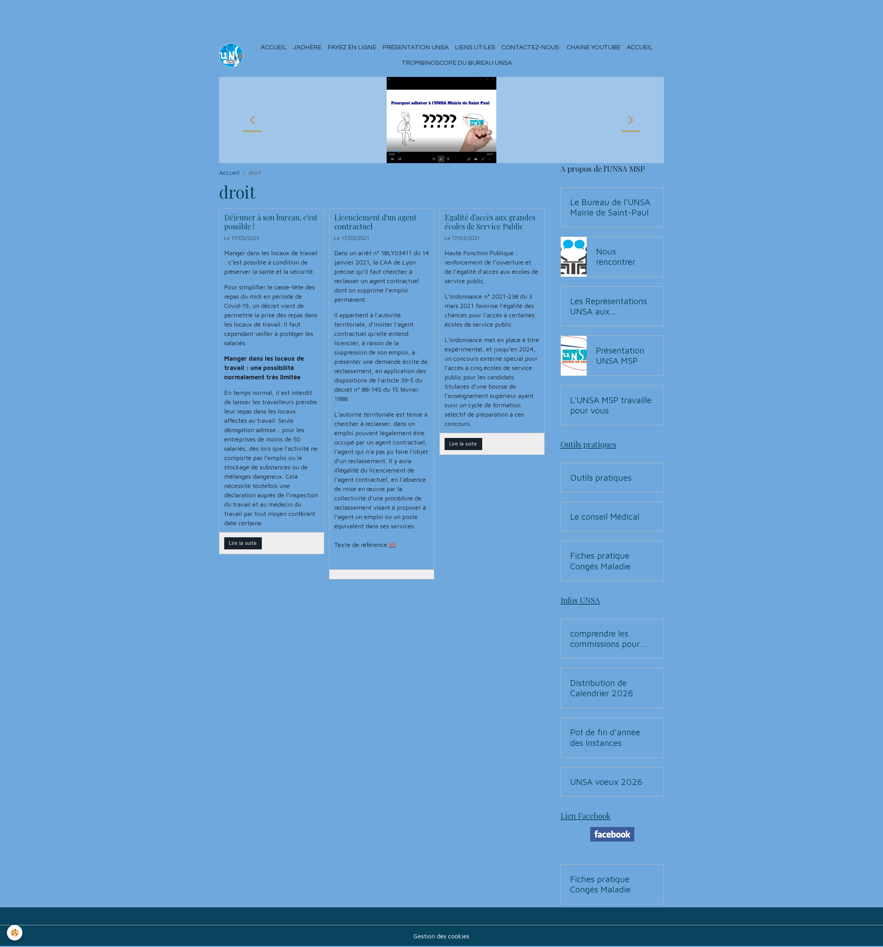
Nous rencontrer (615, 256)
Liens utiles (475, 47)
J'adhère (307, 47)
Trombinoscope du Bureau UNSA (457, 63)
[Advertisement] (125, 15)
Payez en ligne (352, 47)
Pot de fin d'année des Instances (605, 737)
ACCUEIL (640, 47)
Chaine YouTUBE (593, 47)
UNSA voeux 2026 (606, 782)
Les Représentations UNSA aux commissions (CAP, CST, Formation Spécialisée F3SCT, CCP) (608, 306)
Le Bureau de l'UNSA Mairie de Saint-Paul (610, 207)
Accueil (274, 47)
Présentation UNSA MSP (620, 355)
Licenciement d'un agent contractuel (375, 221)
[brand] (231, 55)
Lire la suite (243, 543)
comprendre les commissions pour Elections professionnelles (605, 638)
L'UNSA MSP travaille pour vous (611, 405)
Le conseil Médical (604, 516)
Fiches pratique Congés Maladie (600, 560)
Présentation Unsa (416, 47)
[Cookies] (14, 932)
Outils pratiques (601, 477)
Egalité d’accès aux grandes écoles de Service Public (490, 221)
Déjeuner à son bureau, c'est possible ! (271, 221)
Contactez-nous (530, 47)
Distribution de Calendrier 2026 (601, 688)
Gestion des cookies (441, 936)
